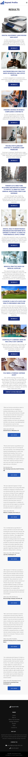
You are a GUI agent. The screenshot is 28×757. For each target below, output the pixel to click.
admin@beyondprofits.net (14, 745)
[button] (26, 2)
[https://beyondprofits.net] (9, 2)
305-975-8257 (15, 748)
